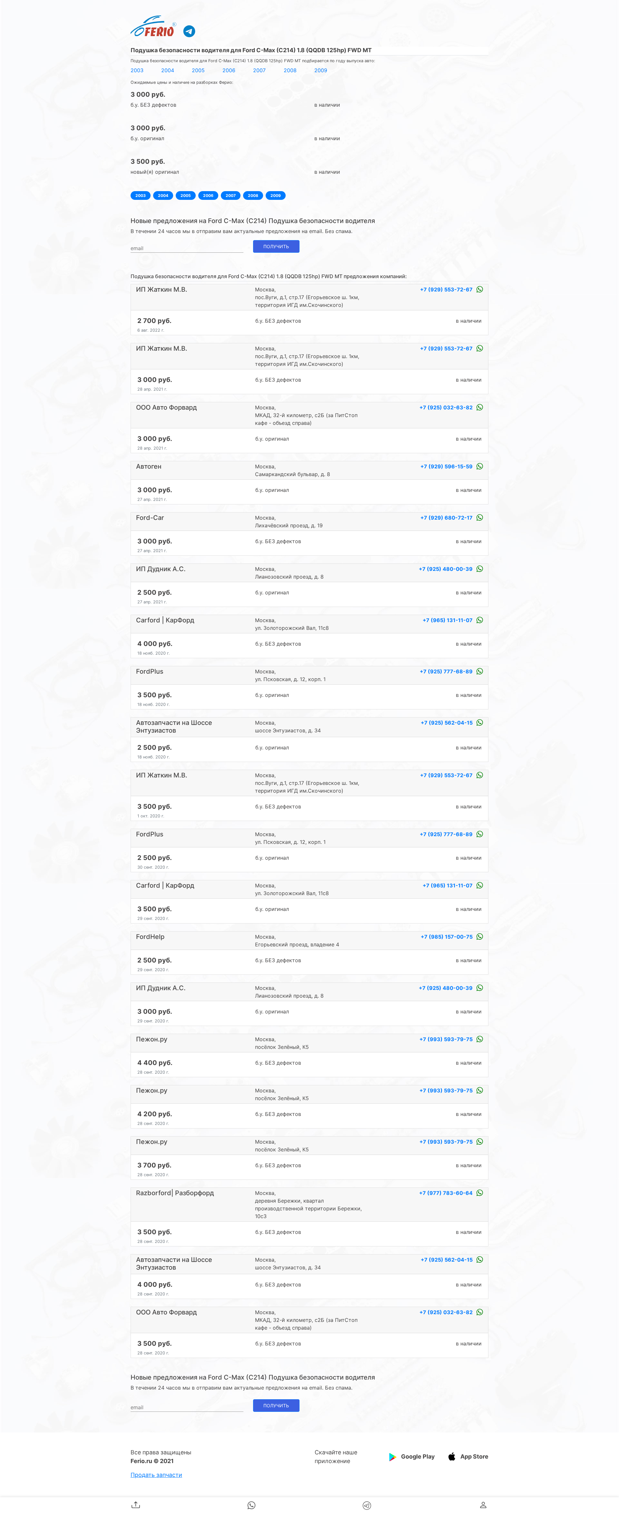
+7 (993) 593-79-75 (446, 1039)
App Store (474, 1456)
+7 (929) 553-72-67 (447, 289)
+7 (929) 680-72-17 (447, 517)
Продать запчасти (156, 1474)
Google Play (418, 1456)
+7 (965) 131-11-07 (448, 620)
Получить (276, 246)
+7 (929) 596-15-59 (447, 466)
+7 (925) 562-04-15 (447, 722)
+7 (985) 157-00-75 (447, 936)
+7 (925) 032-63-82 (446, 407)
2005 (198, 70)
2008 (290, 70)
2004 (167, 70)
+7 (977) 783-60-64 (446, 1193)
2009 (320, 70)
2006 (228, 70)
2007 (259, 70)
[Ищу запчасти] (189, 31)
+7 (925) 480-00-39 (446, 569)
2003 (137, 70)
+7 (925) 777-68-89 (447, 671)
